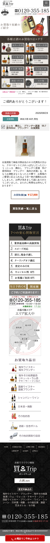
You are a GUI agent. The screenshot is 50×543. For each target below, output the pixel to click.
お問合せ (35, 451)
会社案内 (25, 451)
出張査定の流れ (17, 447)
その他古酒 (33, 502)
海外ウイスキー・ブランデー (17, 494)
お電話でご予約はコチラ (26, 538)
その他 (31, 505)
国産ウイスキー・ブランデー (17, 499)
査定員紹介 (41, 447)
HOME (6, 447)
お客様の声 (15, 451)
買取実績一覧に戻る (25, 208)
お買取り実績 (30, 447)
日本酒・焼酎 (19, 502)
